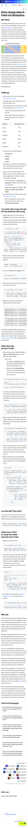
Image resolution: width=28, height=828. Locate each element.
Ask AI (21, 823)
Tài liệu (6, 5)
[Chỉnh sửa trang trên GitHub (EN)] (26, 9)
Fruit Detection (19, 108)
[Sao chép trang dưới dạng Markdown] (23, 9)
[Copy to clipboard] (25, 228)
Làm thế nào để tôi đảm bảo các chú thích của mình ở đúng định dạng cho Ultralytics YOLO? (12, 744)
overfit (20, 681)
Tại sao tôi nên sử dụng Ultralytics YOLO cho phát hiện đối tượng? (12, 736)
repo (6, 185)
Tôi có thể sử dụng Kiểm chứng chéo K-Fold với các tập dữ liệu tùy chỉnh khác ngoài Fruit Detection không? (12, 753)
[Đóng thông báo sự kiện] (2, 2)
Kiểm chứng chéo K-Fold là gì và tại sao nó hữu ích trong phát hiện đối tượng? (12, 708)
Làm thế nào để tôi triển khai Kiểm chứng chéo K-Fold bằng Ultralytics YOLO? (12, 717)
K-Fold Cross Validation (7, 338)
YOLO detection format (9, 98)
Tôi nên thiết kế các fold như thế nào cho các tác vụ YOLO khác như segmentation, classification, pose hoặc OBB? (12, 727)
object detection (7, 27)
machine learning (21, 64)
